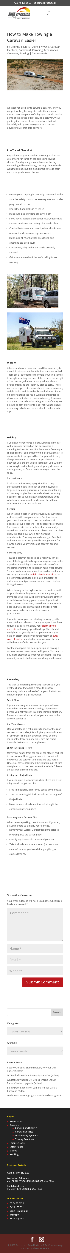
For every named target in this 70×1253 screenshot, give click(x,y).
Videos (13, 1150)
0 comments (39, 53)
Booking (14, 1154)
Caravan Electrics (24, 1131)
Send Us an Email (19, 1211)
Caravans (12, 53)
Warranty (14, 1214)
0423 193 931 (17, 1207)
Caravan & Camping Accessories (38, 50)
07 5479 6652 (17, 1203)
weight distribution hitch (43, 574)
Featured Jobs (17, 1143)
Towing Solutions (24, 1139)
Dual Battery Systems (26, 1135)
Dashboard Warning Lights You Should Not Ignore (34, 1095)
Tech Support (17, 1218)
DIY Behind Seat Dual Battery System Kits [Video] (33, 1075)
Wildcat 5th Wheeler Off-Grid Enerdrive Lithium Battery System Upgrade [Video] (31, 1081)
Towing (24, 53)
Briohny (15, 46)
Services (14, 1125)
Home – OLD (16, 1121)
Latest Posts (16, 1146)
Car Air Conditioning (26, 1128)
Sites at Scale (41, 1248)
